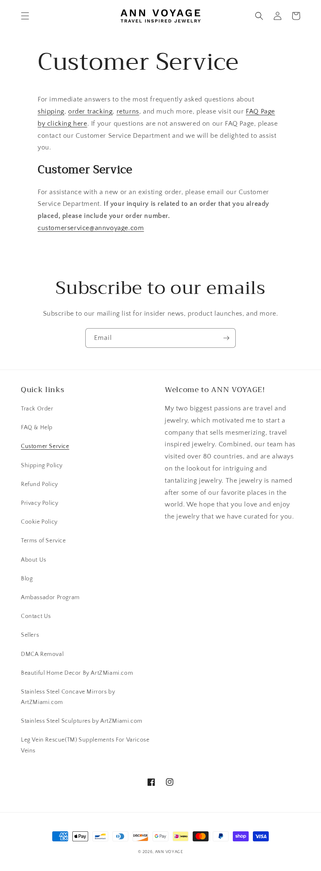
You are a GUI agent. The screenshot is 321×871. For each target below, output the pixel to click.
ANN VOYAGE (169, 852)
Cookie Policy (39, 522)
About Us (33, 560)
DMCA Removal (42, 654)
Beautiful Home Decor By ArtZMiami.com (77, 673)
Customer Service (45, 446)
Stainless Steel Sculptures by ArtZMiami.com (82, 721)
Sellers (30, 635)
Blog (27, 578)
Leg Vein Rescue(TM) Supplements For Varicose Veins (85, 745)
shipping (51, 111)
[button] (25, 16)
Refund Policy (39, 484)
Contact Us (36, 616)
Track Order (37, 408)
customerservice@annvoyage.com (91, 228)
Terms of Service (43, 540)
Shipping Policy (42, 465)
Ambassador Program (50, 597)
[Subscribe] (226, 338)
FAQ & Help (37, 427)
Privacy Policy (39, 503)
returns (128, 111)
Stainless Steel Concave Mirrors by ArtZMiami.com (68, 697)
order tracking (90, 111)
